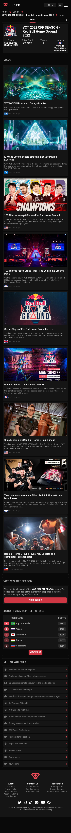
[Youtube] (43, 802)
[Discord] (37, 802)
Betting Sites (57, 787)
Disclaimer (11, 796)
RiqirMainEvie (23, 623)
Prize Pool (27, 40)
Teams (43, 40)
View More (35, 652)
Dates (11, 40)
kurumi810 (21, 634)
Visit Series (35, 600)
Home (5, 12)
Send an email (32, 789)
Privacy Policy (11, 789)
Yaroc (19, 629)
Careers (11, 787)
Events (16, 12)
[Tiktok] (30, 802)
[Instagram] (25, 802)
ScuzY (19, 640)
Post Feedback (32, 792)
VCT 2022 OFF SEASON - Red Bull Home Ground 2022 (28, 15)
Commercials (32, 787)
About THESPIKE (11, 794)
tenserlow (21, 646)
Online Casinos (57, 789)
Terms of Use (11, 792)
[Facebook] (49, 802)
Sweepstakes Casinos (57, 792)
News (33, 19)
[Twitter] (19, 802)
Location (60, 40)
